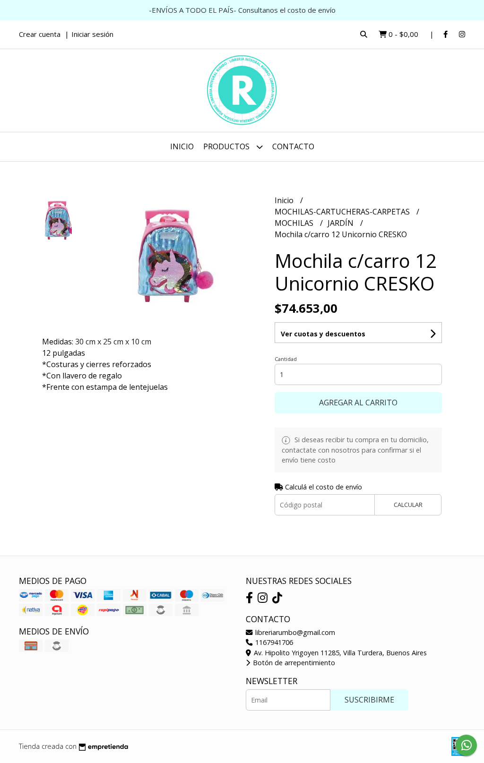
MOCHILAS (295, 223)
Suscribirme (369, 699)
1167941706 (273, 642)
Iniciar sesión (92, 34)
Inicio (182, 146)
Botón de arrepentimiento (293, 662)
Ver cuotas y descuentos (323, 333)
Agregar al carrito (358, 402)
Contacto (293, 146)
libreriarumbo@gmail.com (294, 632)
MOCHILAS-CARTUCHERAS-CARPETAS (343, 211)
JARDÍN (341, 223)
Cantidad (286, 358)
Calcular (408, 504)
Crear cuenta (39, 34)
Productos (227, 146)
